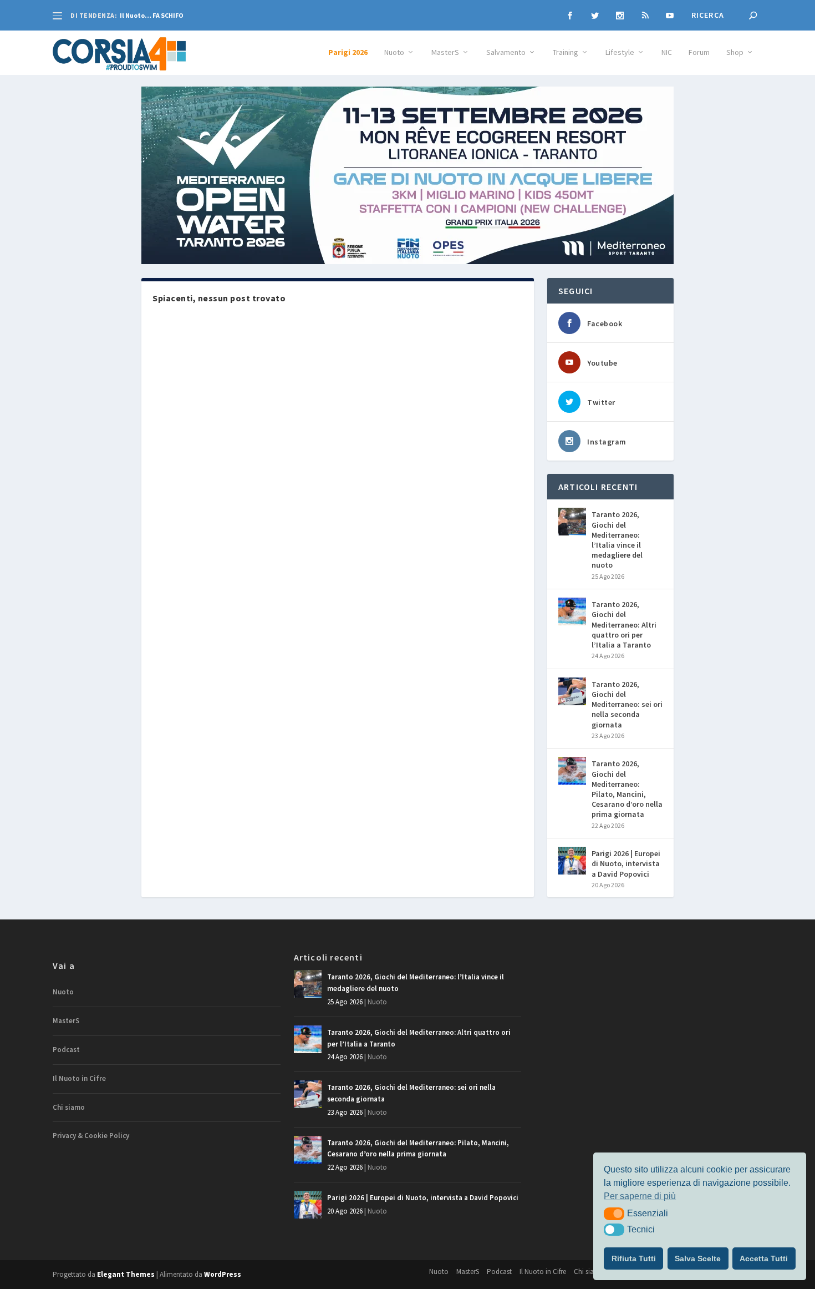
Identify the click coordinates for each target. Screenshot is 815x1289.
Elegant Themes (126, 1274)
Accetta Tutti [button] (764, 1258)
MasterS (445, 52)
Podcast (66, 1049)
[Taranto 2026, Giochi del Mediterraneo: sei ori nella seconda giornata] (572, 691)
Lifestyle (619, 52)
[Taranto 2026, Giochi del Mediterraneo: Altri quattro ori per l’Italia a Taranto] (572, 611)
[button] (614, 1213)
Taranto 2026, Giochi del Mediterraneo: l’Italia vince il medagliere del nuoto (617, 539)
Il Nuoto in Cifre (79, 1078)
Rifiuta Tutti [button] (634, 1258)
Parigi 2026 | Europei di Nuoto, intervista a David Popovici (626, 863)
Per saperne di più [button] (640, 1196)
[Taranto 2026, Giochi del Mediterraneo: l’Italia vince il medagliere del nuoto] (572, 521)
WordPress (222, 1274)
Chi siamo (69, 1107)
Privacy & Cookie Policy (91, 1135)
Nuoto (394, 52)
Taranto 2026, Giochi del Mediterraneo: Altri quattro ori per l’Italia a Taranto (624, 624)
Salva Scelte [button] (698, 1258)
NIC (666, 52)
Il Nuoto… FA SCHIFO (152, 15)
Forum (699, 52)
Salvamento (506, 52)
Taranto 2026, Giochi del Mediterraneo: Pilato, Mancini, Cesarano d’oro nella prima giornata (627, 789)
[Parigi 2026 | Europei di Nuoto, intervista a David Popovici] (572, 861)
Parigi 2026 (348, 52)
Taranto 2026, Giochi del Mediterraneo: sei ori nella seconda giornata (627, 704)
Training (565, 52)
